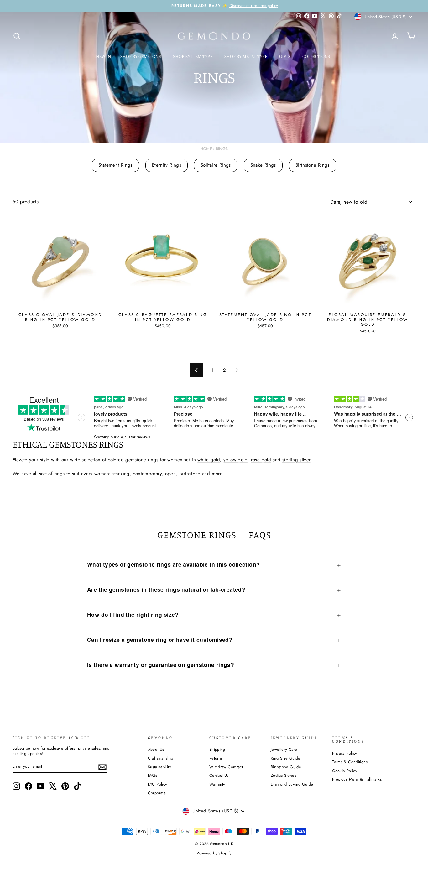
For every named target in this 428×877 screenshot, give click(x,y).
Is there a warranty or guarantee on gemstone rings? (160, 664)
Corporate (157, 793)
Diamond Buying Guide (292, 784)
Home (206, 149)
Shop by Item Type (193, 56)
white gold (208, 459)
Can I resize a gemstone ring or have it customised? (159, 639)
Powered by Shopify (214, 853)
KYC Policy (157, 784)
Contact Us (219, 775)
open (170, 473)
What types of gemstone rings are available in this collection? (173, 564)
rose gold (261, 459)
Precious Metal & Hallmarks (357, 779)
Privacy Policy (344, 753)
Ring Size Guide (285, 758)
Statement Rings (115, 165)
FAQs (152, 775)
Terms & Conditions (350, 762)
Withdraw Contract (226, 767)
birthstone (190, 473)
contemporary (147, 473)
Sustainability (159, 767)
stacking (121, 473)
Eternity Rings (166, 165)
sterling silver (296, 459)
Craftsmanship (160, 758)
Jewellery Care (284, 749)
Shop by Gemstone (141, 56)
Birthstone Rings (312, 165)
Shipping (217, 749)
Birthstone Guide (286, 767)
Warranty (217, 784)
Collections (316, 56)
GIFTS (285, 56)
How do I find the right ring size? (133, 614)
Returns (216, 758)
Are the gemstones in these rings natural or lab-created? (166, 589)
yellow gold (235, 459)
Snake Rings (263, 165)
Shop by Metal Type (246, 56)
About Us (156, 749)
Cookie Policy (344, 771)
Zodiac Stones (283, 775)
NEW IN (103, 56)
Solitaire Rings (216, 165)
